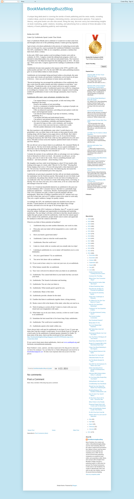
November (92, 258)
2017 (89, 241)
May (90, 419)
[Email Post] (55, 368)
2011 (89, 432)
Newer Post (31, 430)
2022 (89, 229)
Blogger (74, 485)
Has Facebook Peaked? (96, 320)
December (92, 255)
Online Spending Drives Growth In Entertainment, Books (97, 369)
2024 (89, 224)
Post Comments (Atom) (41, 433)
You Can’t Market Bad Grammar (95, 325)
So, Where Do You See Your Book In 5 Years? (97, 301)
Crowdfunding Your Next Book (97, 383)
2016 (89, 243)
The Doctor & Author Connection (94, 317)
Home (53, 430)
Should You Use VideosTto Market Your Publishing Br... (97, 386)
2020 (89, 233)
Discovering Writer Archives (95, 111)
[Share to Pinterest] (67, 368)
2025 (89, 221)
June (90, 270)
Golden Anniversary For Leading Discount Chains (97, 272)
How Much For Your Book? (96, 355)
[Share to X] (63, 368)
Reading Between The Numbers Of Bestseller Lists (97, 390)
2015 (89, 246)
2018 (89, 238)
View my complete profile (93, 474)
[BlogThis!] (61, 368)
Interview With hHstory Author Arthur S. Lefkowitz (97, 374)
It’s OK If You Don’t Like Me (96, 412)
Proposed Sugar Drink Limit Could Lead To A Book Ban (97, 405)
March (91, 424)
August (91, 265)
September (92, 262)
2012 (89, 253)
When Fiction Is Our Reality (96, 402)
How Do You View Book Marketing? (95, 305)
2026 (89, 219)
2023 (89, 226)
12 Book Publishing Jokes (96, 286)
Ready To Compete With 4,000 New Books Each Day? (97, 344)
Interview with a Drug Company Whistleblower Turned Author (96, 86)
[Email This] (59, 368)
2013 (89, 250)
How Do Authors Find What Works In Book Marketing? (97, 158)
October (91, 260)
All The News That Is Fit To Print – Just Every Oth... (96, 398)
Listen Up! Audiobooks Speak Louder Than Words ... (97, 409)
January (91, 429)
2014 (89, 248)
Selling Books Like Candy (96, 381)
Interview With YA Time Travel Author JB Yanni (95, 75)
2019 (89, 236)
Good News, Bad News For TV (97, 341)
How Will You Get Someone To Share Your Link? (97, 364)
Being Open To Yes (94, 323)
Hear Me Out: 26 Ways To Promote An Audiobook (96, 289)
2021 (89, 231)
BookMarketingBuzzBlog (50, 8)
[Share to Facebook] (65, 368)
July (90, 267)
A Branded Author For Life (96, 357)
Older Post (76, 430)
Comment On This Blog (95, 276)
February (92, 426)
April (90, 421)
